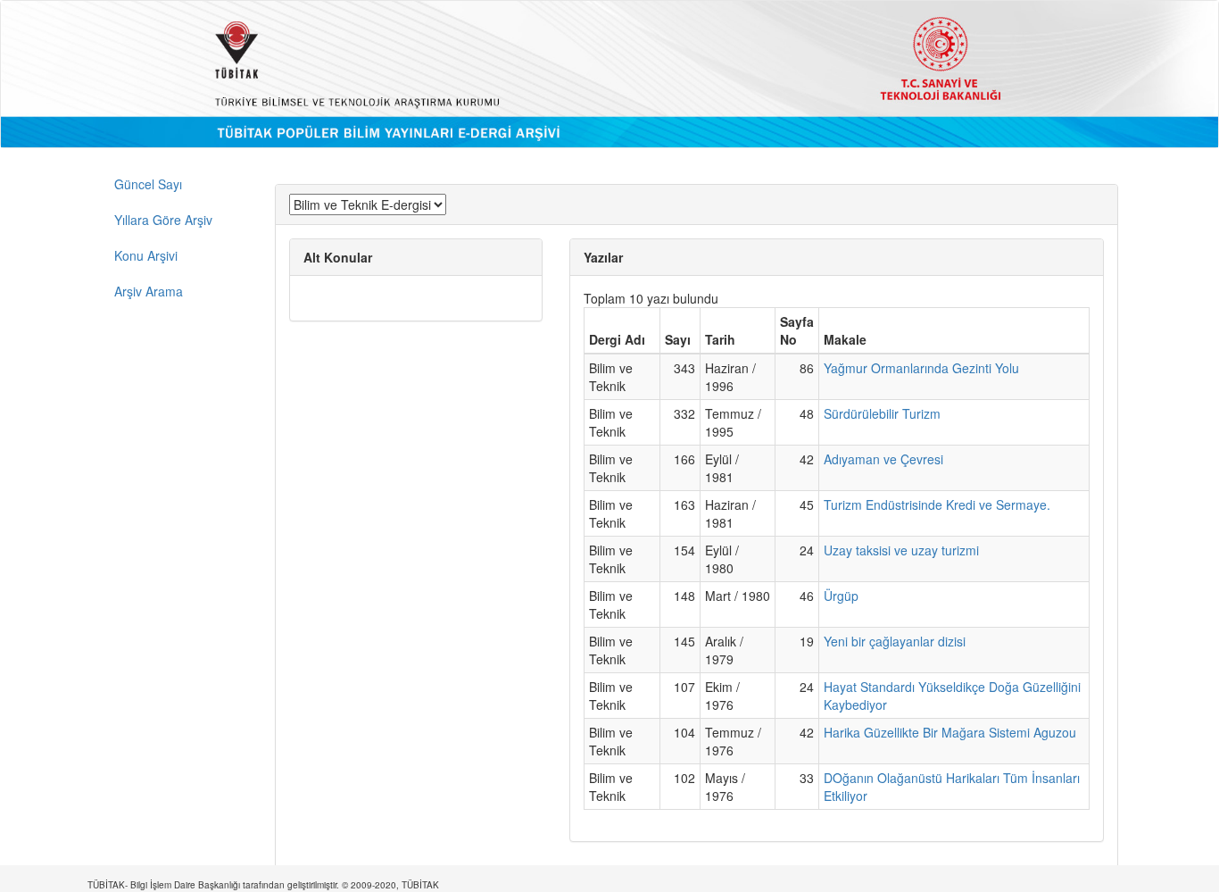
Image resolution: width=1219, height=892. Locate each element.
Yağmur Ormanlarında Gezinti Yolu (921, 368)
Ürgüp (841, 595)
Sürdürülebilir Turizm (882, 413)
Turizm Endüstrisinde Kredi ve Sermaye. (937, 504)
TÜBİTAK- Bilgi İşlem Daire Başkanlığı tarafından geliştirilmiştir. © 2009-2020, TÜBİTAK (263, 885)
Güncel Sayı (148, 184)
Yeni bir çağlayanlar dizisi (895, 641)
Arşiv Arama (148, 291)
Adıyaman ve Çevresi (883, 459)
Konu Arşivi (146, 255)
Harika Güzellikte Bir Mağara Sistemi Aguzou (950, 732)
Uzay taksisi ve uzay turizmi (901, 550)
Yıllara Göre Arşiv (163, 220)
